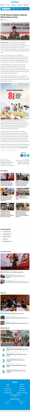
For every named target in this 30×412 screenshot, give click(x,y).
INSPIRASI (3, 293)
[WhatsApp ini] (28, 155)
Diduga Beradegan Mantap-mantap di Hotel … (16, 355)
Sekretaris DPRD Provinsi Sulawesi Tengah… (15, 360)
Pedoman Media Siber (22, 392)
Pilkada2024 (7, 150)
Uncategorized (9, 358)
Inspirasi (2, 312)
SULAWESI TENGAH (5, 251)
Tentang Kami (7, 390)
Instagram (22, 401)
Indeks (7, 384)
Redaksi (22, 386)
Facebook (8, 401)
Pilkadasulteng (13, 150)
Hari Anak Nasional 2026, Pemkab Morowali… (17, 282)
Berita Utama (9, 347)
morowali (5, 239)
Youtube (8, 403)
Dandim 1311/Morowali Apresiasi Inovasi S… (16, 318)
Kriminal (8, 369)
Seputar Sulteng (9, 274)
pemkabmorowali (7, 241)
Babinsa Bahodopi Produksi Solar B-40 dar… (17, 323)
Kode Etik (22, 384)
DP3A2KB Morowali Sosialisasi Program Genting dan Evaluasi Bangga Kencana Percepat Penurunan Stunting (7, 214)
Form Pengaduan (7, 392)
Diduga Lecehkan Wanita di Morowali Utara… (16, 366)
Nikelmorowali (7, 236)
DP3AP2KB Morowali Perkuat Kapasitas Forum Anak (22, 198)
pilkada (2, 150)
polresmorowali (7, 234)
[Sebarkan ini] (21, 155)
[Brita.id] (15, 2)
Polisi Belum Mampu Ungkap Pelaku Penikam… (16, 371)
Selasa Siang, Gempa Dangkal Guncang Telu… (17, 350)
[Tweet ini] (25, 155)
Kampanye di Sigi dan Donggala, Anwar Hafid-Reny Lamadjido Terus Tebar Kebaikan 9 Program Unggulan (7, 162)
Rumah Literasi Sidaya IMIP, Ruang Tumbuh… (12, 313)
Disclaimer (22, 388)
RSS (22, 403)
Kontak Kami (22, 390)
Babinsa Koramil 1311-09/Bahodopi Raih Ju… (12, 272)
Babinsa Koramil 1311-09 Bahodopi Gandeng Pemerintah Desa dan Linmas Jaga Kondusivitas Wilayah (22, 214)
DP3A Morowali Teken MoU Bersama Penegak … (15, 276)
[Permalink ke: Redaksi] (1, 19)
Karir (7, 386)
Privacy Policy (7, 388)
